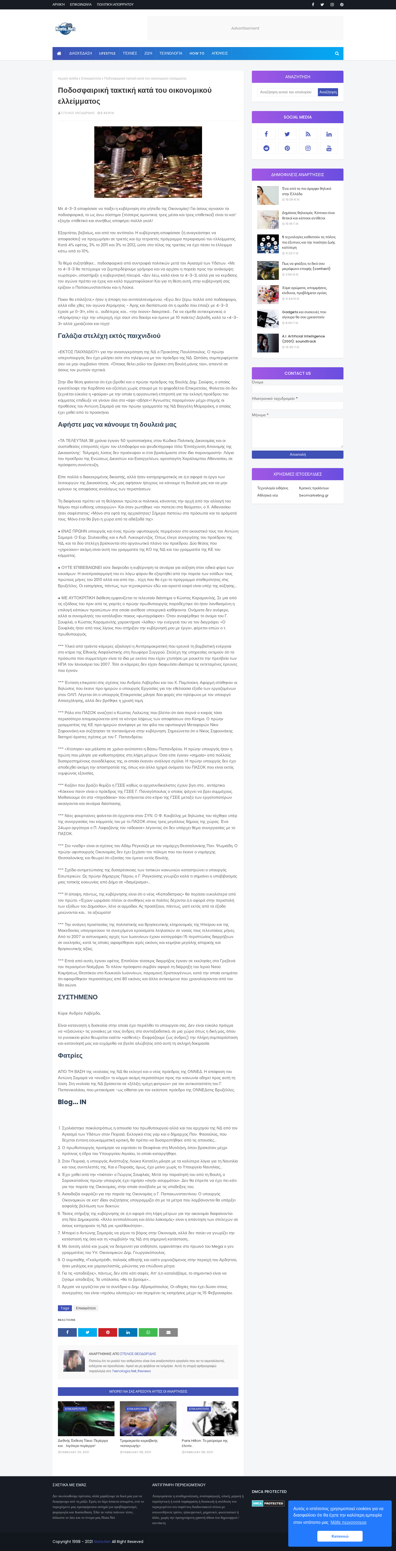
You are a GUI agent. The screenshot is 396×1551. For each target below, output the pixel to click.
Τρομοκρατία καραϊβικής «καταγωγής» (139, 1443)
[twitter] (322, 4)
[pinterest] (340, 4)
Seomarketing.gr (314, 495)
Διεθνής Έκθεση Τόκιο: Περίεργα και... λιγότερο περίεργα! (83, 1443)
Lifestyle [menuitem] (107, 53)
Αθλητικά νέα (267, 495)
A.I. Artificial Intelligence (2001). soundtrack (303, 339)
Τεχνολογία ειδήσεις (272, 488)
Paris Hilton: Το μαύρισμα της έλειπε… (205, 1443)
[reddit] (266, 148)
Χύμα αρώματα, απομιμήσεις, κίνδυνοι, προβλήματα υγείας (304, 290)
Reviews (144, 1371)
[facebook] (313, 4)
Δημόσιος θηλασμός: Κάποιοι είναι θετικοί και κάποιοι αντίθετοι (308, 215)
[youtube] (329, 148)
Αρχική (59, 4)
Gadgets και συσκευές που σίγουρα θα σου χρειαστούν (304, 314)
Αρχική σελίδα (68, 78)
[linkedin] (329, 134)
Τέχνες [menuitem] (130, 53)
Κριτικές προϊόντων (314, 488)
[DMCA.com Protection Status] (268, 1505)
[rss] (308, 134)
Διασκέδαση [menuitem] (80, 53)
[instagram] (332, 4)
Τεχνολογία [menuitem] (170, 53)
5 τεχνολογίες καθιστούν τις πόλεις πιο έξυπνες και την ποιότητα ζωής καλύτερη (309, 242)
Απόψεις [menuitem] (220, 53)
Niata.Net (102, 1541)
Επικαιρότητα (91, 78)
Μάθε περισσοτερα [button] (348, 1522)
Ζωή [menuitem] (148, 53)
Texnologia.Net (124, 1371)
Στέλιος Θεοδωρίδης (78, 113)
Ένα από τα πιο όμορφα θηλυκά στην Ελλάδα (306, 191)
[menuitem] (59, 53)
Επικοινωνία (81, 4)
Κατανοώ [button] (340, 1536)
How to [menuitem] (197, 53)
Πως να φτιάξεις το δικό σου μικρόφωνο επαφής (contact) (306, 266)
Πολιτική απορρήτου (115, 4)
